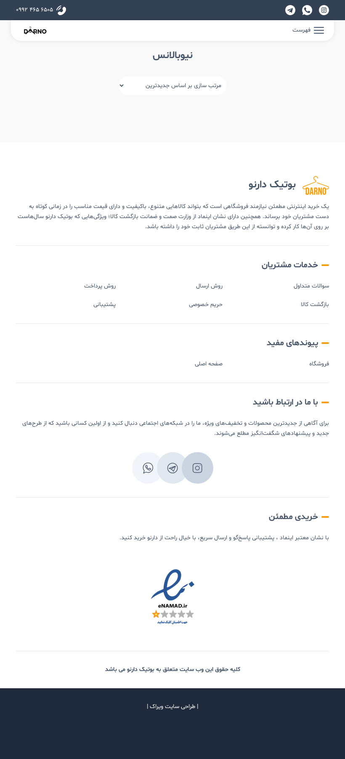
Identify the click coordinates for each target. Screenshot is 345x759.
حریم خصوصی (206, 305)
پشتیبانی (104, 305)
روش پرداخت (100, 286)
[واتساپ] (307, 10)
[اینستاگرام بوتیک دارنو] (324, 10)
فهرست (301, 30)
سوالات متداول (311, 286)
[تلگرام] (290, 10)
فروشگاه (319, 364)
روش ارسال (209, 286)
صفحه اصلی (209, 364)
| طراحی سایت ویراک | (172, 707)
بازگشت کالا (315, 305)
